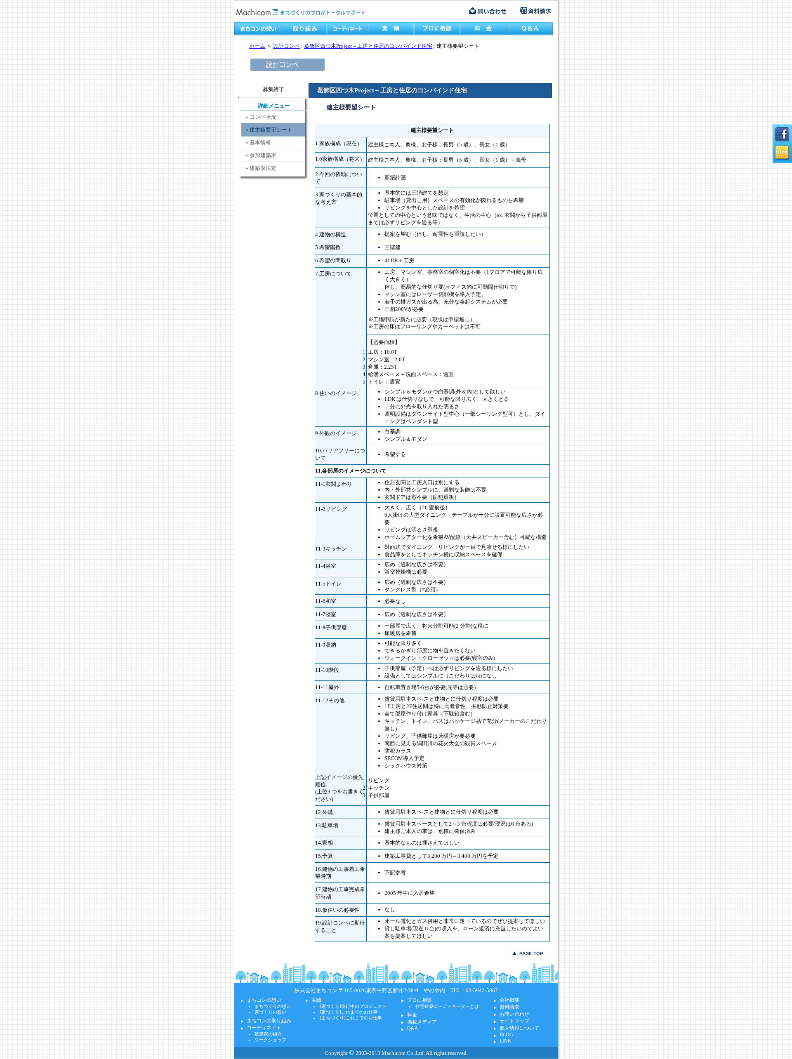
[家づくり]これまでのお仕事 (348, 1012)
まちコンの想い (264, 1000)
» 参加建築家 (260, 155)
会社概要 (509, 1000)
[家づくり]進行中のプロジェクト (353, 1006)
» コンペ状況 (260, 117)
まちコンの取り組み (269, 1021)
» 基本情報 (258, 142)
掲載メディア (422, 1022)
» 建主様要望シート (268, 130)
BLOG (506, 1035)
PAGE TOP (527, 953)
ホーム (257, 46)
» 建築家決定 (260, 168)
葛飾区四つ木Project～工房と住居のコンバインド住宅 (368, 46)
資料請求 (509, 1007)
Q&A (412, 1028)
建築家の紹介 (268, 1033)
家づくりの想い (270, 1012)
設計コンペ (286, 46)
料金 (412, 1015)
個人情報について (519, 1028)
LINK (506, 1041)
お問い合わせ (514, 1014)
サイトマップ (514, 1021)
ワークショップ (270, 1039)
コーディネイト (264, 1028)
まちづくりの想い (273, 1006)
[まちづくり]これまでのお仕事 (351, 1017)
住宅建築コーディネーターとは (447, 1006)
